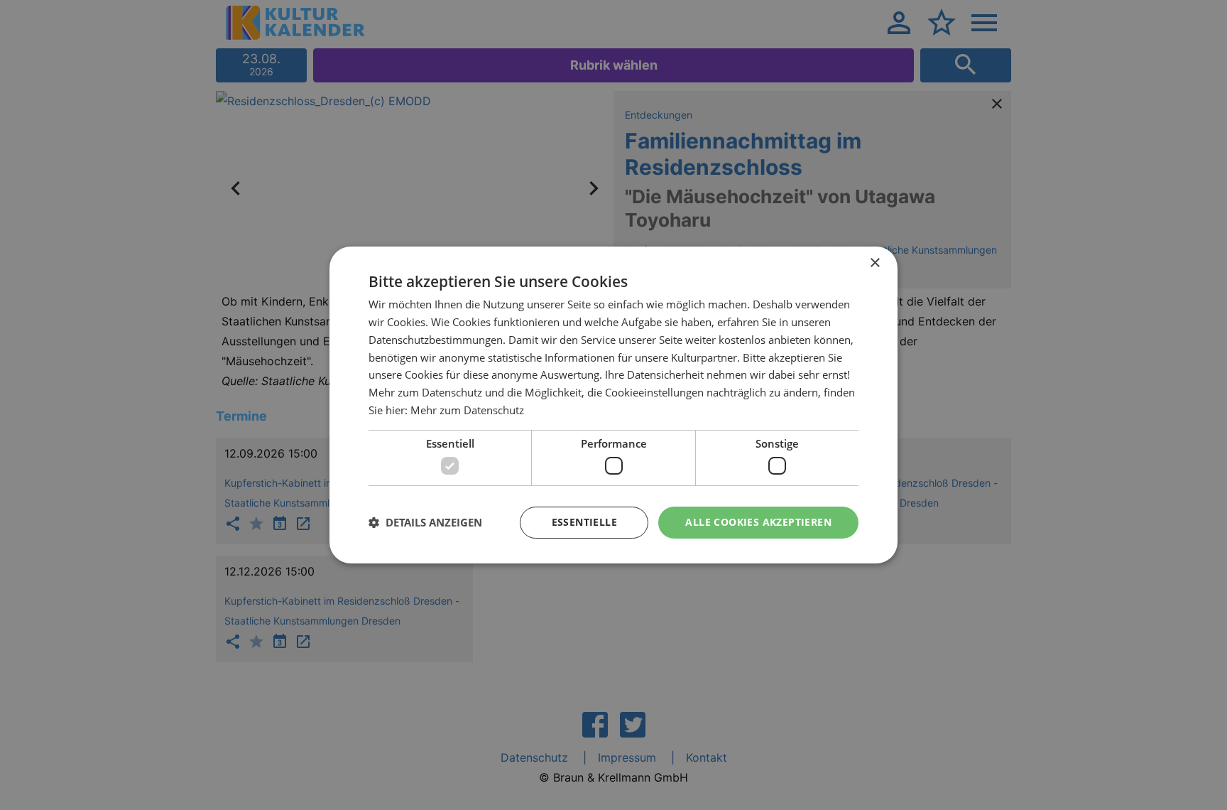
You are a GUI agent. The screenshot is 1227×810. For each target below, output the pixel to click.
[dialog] (613, 405)
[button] (425, 523)
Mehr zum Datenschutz (467, 410)
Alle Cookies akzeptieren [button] (758, 522)
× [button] (874, 263)
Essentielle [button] (584, 522)
